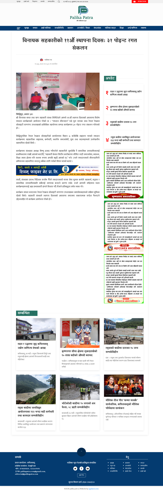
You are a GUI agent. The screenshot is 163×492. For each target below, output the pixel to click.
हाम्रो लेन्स (128, 471)
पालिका (112, 468)
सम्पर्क (42, 1)
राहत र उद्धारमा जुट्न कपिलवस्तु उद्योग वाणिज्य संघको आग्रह (33, 346)
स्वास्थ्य (143, 28)
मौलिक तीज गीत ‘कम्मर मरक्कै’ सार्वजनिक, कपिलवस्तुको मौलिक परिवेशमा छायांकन (122, 404)
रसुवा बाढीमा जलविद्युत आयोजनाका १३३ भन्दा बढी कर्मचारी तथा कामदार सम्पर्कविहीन (36, 411)
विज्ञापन (34, 1)
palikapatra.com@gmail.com (33, 471)
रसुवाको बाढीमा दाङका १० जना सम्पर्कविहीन (122, 350)
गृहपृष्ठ (18, 1)
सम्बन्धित (23, 313)
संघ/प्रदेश (97, 28)
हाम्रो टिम (81, 475)
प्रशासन (70, 28)
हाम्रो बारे (26, 1)
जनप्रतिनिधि (59, 28)
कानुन (142, 463)
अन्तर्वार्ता (128, 465)
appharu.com (94, 489)
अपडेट (110, 78)
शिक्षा (122, 28)
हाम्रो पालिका (46, 28)
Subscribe (142, 1)
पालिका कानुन (110, 28)
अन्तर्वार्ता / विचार (83, 28)
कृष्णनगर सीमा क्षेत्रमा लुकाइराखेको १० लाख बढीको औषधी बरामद (79, 353)
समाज (35, 28)
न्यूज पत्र (112, 465)
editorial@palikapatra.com (26, 474)
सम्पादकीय (51, 1)
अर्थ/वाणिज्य (132, 28)
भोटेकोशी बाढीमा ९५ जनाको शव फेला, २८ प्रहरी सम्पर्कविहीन (78, 405)
